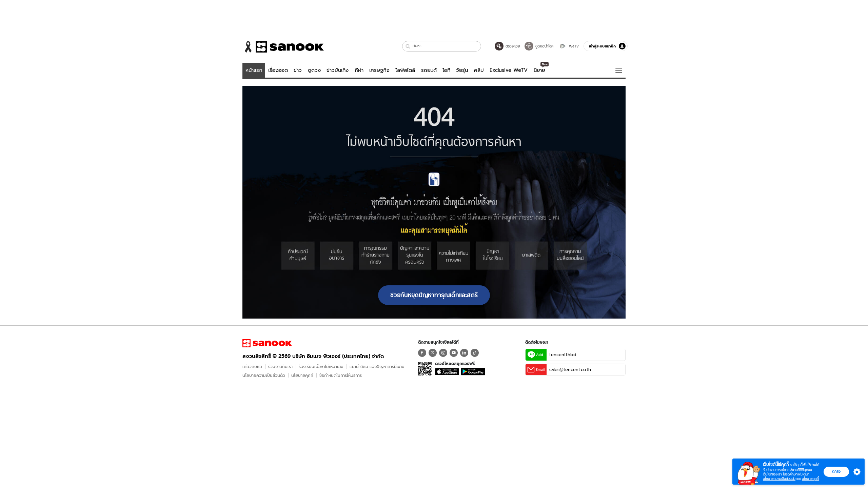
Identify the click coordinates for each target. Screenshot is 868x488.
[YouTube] (454, 353)
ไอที (446, 70)
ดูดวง (314, 70)
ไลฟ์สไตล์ (405, 70)
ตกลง (836, 471)
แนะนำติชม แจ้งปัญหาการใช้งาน (377, 366)
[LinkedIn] (464, 353)
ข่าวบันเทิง (338, 70)
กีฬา (359, 70)
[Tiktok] (475, 353)
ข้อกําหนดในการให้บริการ (340, 375)
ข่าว (298, 70)
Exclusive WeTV (509, 70)
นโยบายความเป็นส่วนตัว (263, 375)
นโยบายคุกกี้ (302, 375)
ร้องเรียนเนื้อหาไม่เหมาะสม (321, 366)
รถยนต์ (429, 70)
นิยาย (539, 70)
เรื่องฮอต (278, 70)
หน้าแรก (253, 70)
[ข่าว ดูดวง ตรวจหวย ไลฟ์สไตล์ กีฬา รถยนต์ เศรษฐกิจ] (283, 47)
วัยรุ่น (462, 70)
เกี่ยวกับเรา (252, 366)
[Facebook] (422, 353)
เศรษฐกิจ (379, 70)
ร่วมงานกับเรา (280, 366)
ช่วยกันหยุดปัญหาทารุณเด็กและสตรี (434, 295)
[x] (433, 353)
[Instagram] (443, 353)
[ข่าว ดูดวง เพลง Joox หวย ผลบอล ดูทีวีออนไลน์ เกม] (267, 343)
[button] (408, 46)
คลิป (479, 70)
